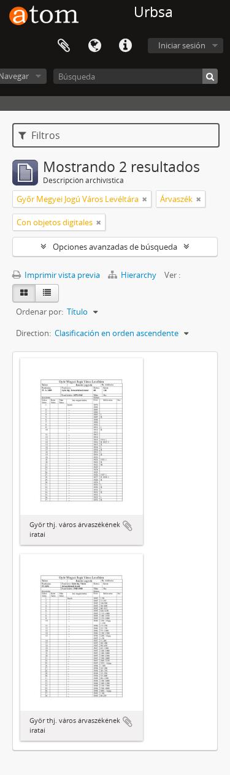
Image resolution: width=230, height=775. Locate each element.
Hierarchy (138, 274)
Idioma (94, 46)
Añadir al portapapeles (127, 526)
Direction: (33, 333)
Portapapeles (63, 46)
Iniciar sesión (181, 45)
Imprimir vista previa (61, 274)
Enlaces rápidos (125, 46)
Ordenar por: (39, 311)
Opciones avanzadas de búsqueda (115, 246)
